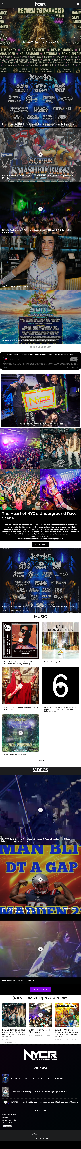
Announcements (63, 1005)
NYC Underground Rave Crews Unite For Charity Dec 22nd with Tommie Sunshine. (13, 1033)
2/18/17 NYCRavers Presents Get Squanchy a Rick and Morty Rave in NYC (66, 1033)
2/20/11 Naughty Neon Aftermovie (39, 1031)
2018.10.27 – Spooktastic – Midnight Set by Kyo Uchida (21, 708)
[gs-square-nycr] (67, 1015)
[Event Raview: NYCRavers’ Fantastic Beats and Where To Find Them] (40, 100)
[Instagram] (40, 1138)
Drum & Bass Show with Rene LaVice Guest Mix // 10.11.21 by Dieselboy (19, 663)
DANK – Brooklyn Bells (53, 662)
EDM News (7, 1005)
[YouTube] (47, 1138)
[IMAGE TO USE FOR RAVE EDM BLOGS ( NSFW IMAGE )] (14, 1015)
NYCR (33, 1005)
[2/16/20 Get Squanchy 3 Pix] (40, 263)
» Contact (5, 1117)
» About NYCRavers (9, 1114)
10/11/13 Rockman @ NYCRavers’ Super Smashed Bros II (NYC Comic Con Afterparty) (45, 1102)
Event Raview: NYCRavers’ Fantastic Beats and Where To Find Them (38, 1079)
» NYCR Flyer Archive (9, 1120)
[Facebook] (33, 1138)
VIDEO (39, 769)
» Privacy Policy (7, 1123)
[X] (36, 1138)
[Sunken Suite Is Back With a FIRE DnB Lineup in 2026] (40, 317)
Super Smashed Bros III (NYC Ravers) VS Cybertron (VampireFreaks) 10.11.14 (41, 1092)
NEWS (62, 998)
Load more (40, 760)
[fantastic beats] (5, 1079)
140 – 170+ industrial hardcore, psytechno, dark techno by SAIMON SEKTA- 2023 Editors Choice (61, 709)
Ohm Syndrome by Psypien (15, 755)
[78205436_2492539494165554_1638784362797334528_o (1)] (60, 640)
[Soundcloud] (43, 1138)
